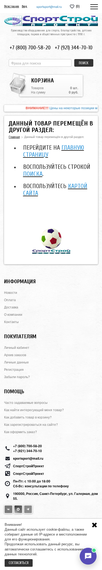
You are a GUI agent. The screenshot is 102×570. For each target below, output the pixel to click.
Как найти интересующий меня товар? (34, 409)
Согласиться (19, 563)
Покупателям (20, 336)
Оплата (10, 299)
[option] (51, 108)
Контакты (11, 321)
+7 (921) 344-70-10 (73, 47)
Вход (24, 6)
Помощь (14, 391)
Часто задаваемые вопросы (26, 402)
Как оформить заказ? (20, 431)
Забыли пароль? (17, 376)
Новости (10, 292)
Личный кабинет (16, 347)
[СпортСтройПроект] (51, 21)
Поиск (83, 63)
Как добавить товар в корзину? (28, 417)
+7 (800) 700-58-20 (30, 47)
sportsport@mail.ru (49, 6)
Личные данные (16, 362)
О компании (13, 314)
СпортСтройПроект (28, 465)
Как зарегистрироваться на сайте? (31, 424)
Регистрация (11, 6)
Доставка (11, 307)
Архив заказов (15, 354)
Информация (20, 281)
